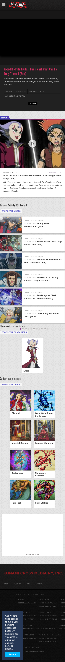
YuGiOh (18, 5)
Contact (40, 583)
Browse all (11, 211)
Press (29, 583)
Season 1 (23, 205)
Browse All (11, 385)
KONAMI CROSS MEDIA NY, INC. (33, 574)
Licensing (17, 583)
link (3, 5)
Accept (12, 654)
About (5, 583)
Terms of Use (22, 594)
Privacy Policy (40, 594)
